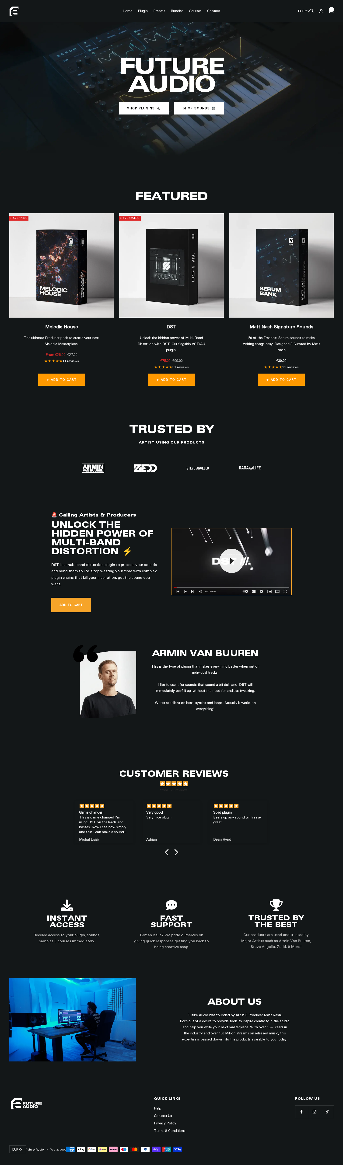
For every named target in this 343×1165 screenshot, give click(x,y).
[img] (173, 784)
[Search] (311, 11)
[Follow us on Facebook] (301, 1111)
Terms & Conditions (170, 1131)
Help (157, 1108)
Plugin (143, 11)
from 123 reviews (173, 790)
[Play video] (232, 561)
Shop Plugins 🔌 (144, 108)
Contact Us (163, 1116)
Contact (213, 11)
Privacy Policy (165, 1123)
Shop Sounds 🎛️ (199, 108)
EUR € (302, 11)
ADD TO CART (71, 605)
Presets (159, 11)
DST (171, 326)
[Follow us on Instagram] (314, 1111)
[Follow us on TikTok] (327, 1111)
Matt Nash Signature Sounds (281, 326)
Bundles (177, 11)
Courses (195, 11)
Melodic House (61, 326)
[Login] (321, 11)
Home (127, 11)
